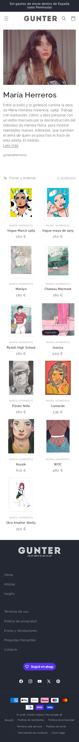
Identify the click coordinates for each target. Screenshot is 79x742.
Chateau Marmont (57, 289)
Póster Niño (21, 406)
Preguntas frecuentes (20, 640)
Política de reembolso (31, 720)
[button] (6, 18)
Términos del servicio (29, 726)
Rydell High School (21, 347)
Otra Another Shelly (21, 522)
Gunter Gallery (35, 714)
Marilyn (21, 289)
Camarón (58, 406)
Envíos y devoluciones (20, 630)
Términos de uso (16, 611)
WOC (58, 464)
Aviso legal (58, 732)
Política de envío (56, 726)
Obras (8, 575)
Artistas (9, 584)
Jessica (57, 347)
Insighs (9, 593)
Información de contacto (33, 732)
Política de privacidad (20, 621)
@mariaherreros (15, 155)
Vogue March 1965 (21, 230)
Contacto (10, 649)
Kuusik (21, 464)
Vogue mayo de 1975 (58, 230)
